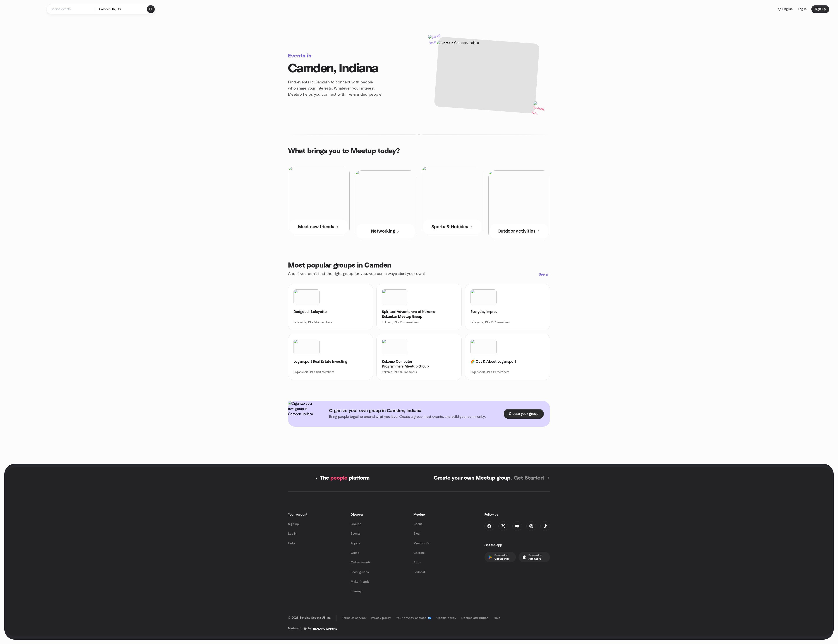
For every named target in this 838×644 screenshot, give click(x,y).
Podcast (419, 572)
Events (356, 533)
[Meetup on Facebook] (489, 526)
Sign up (293, 524)
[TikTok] (545, 526)
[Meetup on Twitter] (503, 526)
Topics (355, 543)
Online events (361, 562)
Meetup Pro (422, 543)
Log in (292, 533)
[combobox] (121, 9)
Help (291, 543)
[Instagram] (531, 526)
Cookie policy (446, 618)
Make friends (360, 581)
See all (544, 274)
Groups (356, 524)
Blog (417, 533)
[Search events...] (151, 9)
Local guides (360, 572)
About (418, 524)
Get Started (529, 478)
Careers (419, 552)
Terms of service (354, 618)
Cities (355, 552)
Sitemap (356, 591)
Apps (417, 562)
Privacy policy (381, 618)
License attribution (474, 618)
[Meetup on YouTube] (517, 526)
